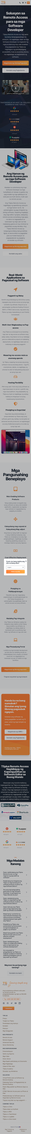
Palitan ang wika (15, 571)
